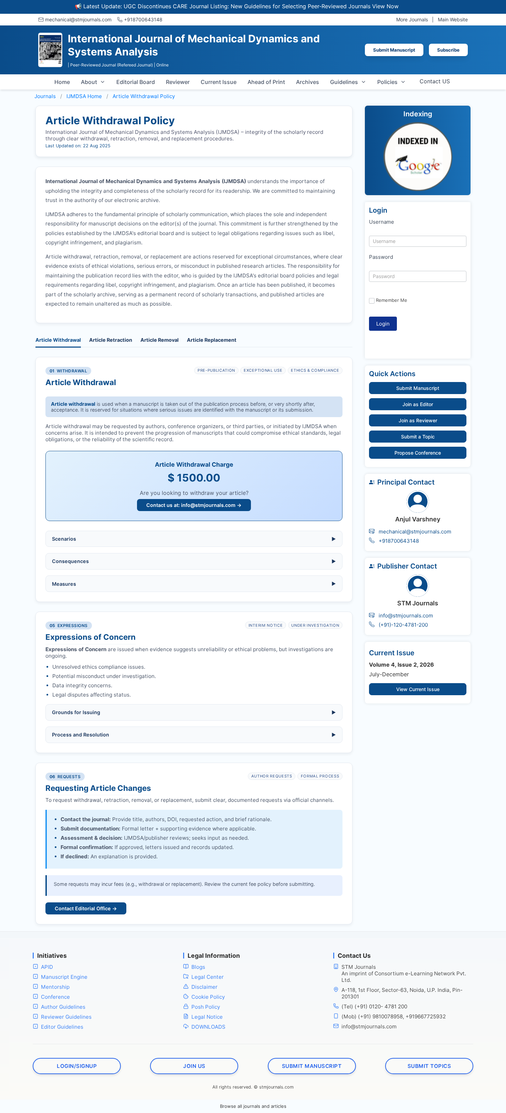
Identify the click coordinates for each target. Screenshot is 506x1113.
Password (381, 257)
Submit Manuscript (394, 50)
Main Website (453, 19)
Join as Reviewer (418, 420)
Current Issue (218, 81)
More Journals (412, 19)
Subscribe (448, 50)
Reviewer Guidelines (66, 1017)
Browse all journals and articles (253, 1106)
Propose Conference (417, 453)
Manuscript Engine (64, 977)
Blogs (198, 967)
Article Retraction (110, 340)
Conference (55, 997)
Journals (45, 96)
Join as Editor (417, 404)
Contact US (435, 81)
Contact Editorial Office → (86, 908)
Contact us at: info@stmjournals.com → (194, 505)
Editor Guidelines (62, 1027)
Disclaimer (204, 987)
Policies (387, 81)
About (89, 81)
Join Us (194, 1066)
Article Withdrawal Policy (144, 96)
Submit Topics (429, 1066)
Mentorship (55, 987)
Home (62, 81)
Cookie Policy (208, 997)
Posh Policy (205, 1007)
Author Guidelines (63, 1007)
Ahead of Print (266, 81)
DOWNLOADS (208, 1027)
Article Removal (159, 340)
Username (381, 222)
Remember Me (391, 300)
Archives (307, 81)
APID (47, 967)
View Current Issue (418, 689)
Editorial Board (135, 81)
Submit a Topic (418, 436)
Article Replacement (211, 340)
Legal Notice (207, 1017)
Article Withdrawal (58, 340)
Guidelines (344, 81)
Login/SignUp (77, 1066)
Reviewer (178, 81)
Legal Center (207, 977)
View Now (360, 6)
